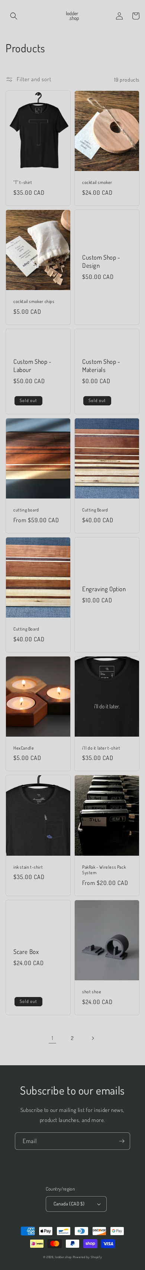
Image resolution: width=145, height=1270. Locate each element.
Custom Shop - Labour (32, 366)
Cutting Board (95, 510)
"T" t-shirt (22, 182)
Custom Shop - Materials (101, 366)
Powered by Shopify (87, 1257)
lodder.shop (63, 1257)
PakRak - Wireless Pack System (104, 870)
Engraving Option (104, 589)
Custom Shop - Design (101, 261)
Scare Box (26, 951)
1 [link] (53, 1038)
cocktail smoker (97, 182)
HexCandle (23, 748)
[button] (14, 16)
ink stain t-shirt (28, 867)
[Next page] (92, 1038)
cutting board (26, 510)
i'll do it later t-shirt (101, 748)
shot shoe (91, 991)
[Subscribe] (121, 1141)
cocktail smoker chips (34, 301)
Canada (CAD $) (69, 1204)
